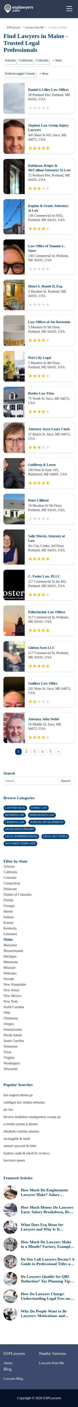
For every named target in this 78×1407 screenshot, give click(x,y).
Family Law (39, 807)
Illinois (8, 911)
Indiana (8, 917)
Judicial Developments (46, 822)
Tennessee (10, 1046)
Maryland (10, 945)
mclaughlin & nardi (16, 1139)
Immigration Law (42, 815)
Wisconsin (10, 1069)
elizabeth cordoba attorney (21, 1131)
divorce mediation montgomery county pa (31, 1117)
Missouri (9, 967)
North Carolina (13, 1007)
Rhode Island (12, 1035)
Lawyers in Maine (58, 27)
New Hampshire (14, 984)
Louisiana (10, 934)
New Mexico (12, 996)
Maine (8, 939)
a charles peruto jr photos (20, 1124)
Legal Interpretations (21, 836)
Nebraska (9, 973)
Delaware (10, 889)
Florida (8, 900)
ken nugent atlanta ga (17, 1095)
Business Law (14, 815)
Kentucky (10, 928)
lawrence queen (14, 1160)
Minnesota (10, 962)
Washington (11, 1063)
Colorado (42, 60)
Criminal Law (14, 822)
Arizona (10, 60)
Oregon (8, 1024)
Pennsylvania (12, 1029)
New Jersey (11, 990)
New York (10, 1001)
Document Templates (20, 843)
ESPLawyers (13, 27)
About (7, 1363)
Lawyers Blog (15, 807)
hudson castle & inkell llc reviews (26, 1153)
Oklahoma (10, 1018)
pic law (8, 1109)
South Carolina (13, 1041)
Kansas (8, 922)
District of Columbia (17, 894)
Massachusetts (13, 951)
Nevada (8, 979)
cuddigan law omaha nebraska (24, 1102)
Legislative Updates (19, 829)
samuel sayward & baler (19, 1146)
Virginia (9, 1057)
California (25, 60)
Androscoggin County (20, 73)
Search (9, 773)
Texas (7, 1052)
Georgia (9, 906)
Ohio (6, 1012)
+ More (57, 60)
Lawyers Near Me (34, 27)
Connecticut (11, 883)
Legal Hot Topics (55, 836)
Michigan (9, 956)
